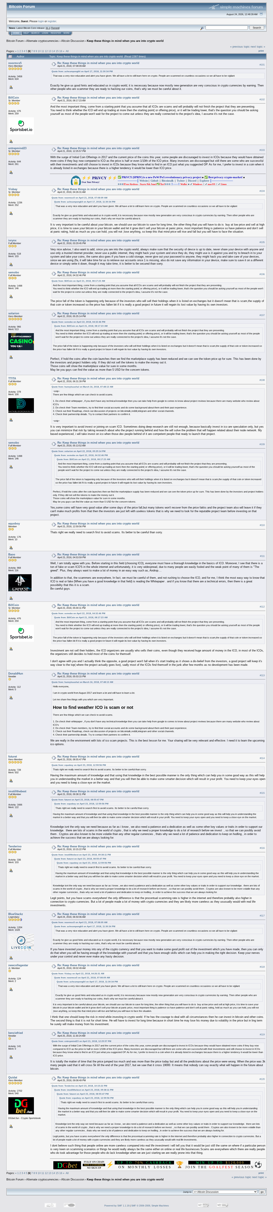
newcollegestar (18, 965)
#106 (262, 274)
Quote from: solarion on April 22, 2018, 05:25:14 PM (78, 451)
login (41, 21)
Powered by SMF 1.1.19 (116, 1205)
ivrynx (12, 240)
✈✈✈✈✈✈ (144, 184)
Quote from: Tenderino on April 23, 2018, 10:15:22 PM (79, 1086)
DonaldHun (15, 673)
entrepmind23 (17, 148)
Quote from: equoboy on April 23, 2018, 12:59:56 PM (79, 765)
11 (42, 51)
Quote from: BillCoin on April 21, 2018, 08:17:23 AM (78, 281)
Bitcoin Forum (15, 40)
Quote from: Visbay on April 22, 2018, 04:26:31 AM (78, 973)
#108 (262, 380)
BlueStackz (15, 914)
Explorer (204, 180)
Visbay (12, 189)
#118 (262, 967)
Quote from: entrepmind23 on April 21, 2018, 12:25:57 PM (81, 1041)
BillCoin (13, 97)
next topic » (258, 46)
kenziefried (15, 1032)
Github (154, 180)
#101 (262, 64)
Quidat (12, 1077)
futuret (12, 756)
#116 (262, 848)
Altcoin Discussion (72, 40)
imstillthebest (17, 791)
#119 (262, 1034)
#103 (262, 150)
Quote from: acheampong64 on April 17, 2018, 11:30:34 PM (82, 71)
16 (60, 51)
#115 (262, 793)
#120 (262, 1079)
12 (46, 51)
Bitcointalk (168, 180)
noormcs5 (15, 63)
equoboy (14, 523)
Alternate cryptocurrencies (42, 40)
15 (57, 51)
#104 (262, 191)
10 (39, 51)
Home (16, 33)
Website (143, 180)
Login (45, 33)
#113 (262, 675)
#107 (262, 315)
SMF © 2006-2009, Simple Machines (150, 1205)
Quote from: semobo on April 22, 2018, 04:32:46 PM (78, 322)
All (67, 51)
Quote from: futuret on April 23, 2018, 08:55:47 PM (77, 799)
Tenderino (15, 846)
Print (261, 51)
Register (56, 33)
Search (35, 33)
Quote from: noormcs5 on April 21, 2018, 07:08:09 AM (79, 198)
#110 (262, 525)
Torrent (55, 28)
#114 (262, 758)
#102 (262, 99)
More (67, 33)
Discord (192, 180)
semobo (13, 272)
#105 (262, 242)
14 (53, 51)
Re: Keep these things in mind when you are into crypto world (98, 63)
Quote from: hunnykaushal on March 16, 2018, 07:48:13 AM (82, 387)
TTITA (12, 378)
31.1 (48, 28)
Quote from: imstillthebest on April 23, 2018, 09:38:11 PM (81, 855)
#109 (262, 444)
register (52, 21)
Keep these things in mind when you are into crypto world (125, 40)
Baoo (11, 554)
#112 (262, 606)
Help (26, 33)
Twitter (181, 180)
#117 (262, 916)
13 (49, 51)
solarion (13, 313)
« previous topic (240, 46)
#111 (262, 556)
